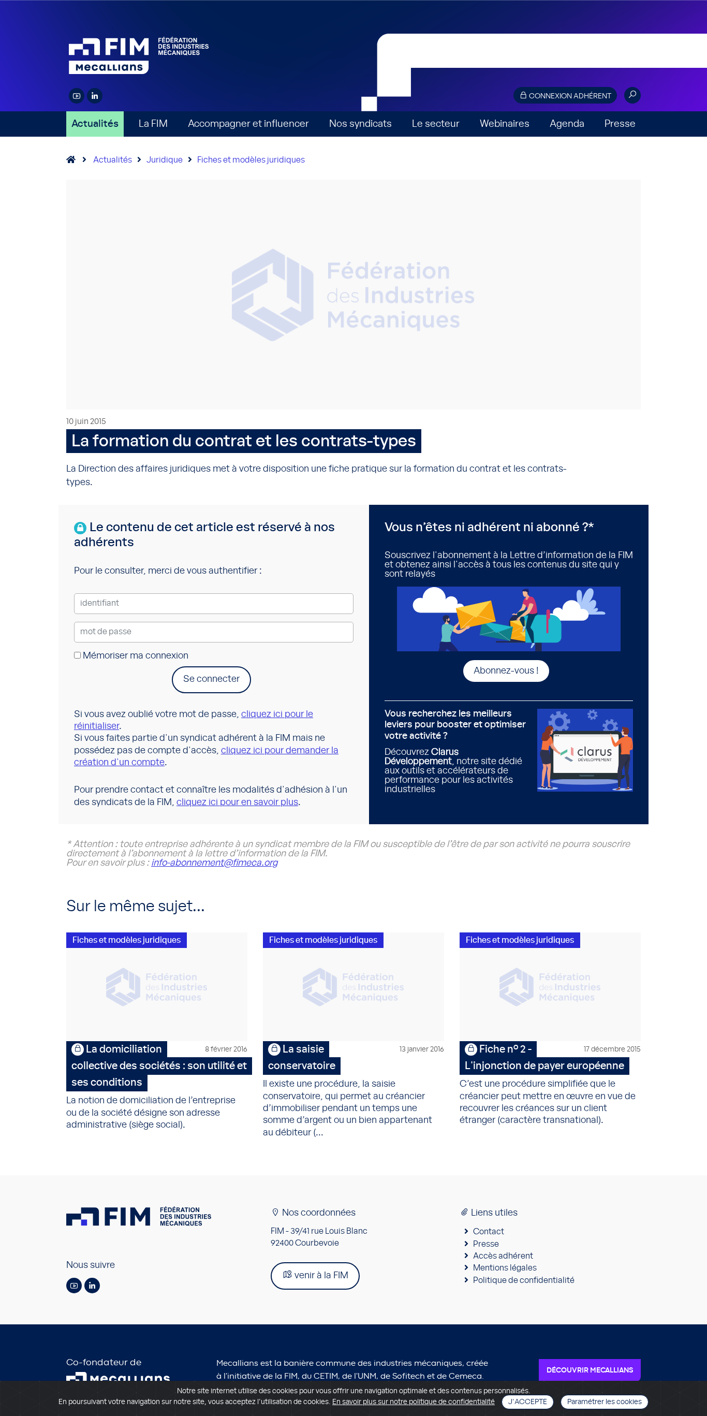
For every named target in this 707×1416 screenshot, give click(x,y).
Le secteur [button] (436, 124)
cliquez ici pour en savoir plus (237, 802)
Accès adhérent (503, 1256)
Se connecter (211, 679)
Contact (488, 1232)
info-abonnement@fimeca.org (214, 863)
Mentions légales (505, 1268)
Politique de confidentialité (524, 1280)
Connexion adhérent (569, 96)
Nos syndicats (360, 124)
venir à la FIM (320, 1275)
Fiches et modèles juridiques (251, 160)
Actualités (95, 124)
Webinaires (504, 124)
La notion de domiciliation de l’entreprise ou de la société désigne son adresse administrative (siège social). (156, 1087)
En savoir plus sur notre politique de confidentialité (413, 1402)
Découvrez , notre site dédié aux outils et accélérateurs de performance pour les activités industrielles (455, 751)
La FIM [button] (153, 124)
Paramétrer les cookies (604, 1402)
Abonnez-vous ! (506, 671)
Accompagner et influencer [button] (248, 124)
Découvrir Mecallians (590, 1370)
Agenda (567, 124)
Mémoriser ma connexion (134, 656)
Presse (620, 124)
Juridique (164, 160)
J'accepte (527, 1402)
